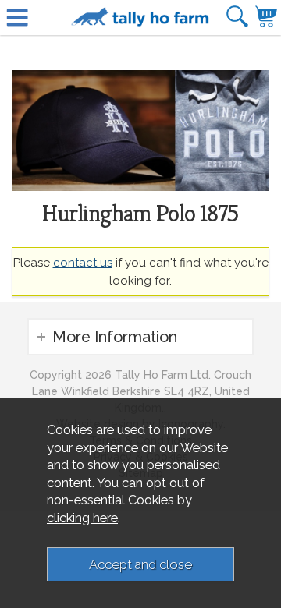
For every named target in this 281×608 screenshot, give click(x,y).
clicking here (82, 517)
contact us (82, 263)
